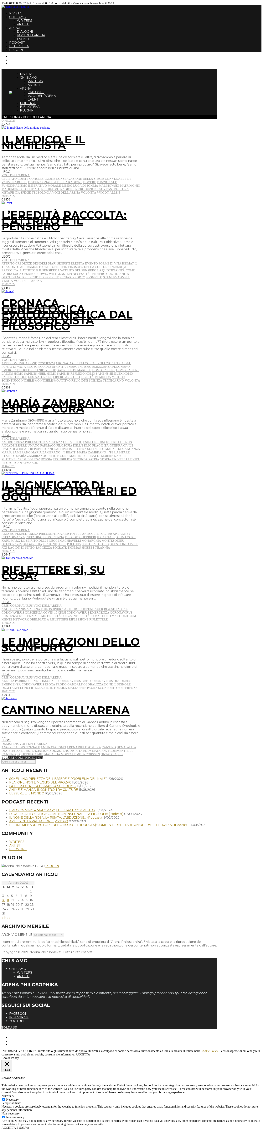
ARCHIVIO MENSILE (17, 934)
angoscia (10, 609)
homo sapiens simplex (104, 373)
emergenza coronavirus (111, 612)
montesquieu (113, 540)
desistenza (11, 750)
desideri (40, 263)
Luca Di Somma (85, 185)
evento (91, 263)
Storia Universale (116, 459)
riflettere (98, 619)
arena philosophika (30, 442)
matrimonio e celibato (21, 189)
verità (7, 280)
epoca (50, 684)
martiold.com (124, 616)
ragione (67, 189)
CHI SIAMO (17, 17)
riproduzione (87, 189)
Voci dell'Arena (16, 175)
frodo (61, 684)
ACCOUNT (17, 63)
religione (79, 380)
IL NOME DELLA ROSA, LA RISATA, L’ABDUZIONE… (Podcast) (55, 817)
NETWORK (18, 849)
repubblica (62, 459)
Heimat (128, 263)
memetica (103, 377)
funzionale (107, 182)
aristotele (71, 533)
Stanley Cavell (116, 277)
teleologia (41, 192)
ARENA (14, 28)
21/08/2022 (8, 284)
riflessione (79, 619)
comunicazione (23, 363)
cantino (109, 747)
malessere (77, 687)
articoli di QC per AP (99, 533)
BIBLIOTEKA (19, 46)
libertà (87, 377)
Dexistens (10, 743)
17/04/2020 (8, 623)
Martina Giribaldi (84, 455)
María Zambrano (16, 452)
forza (67, 616)
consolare (48, 681)
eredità (77, 263)
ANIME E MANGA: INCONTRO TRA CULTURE (43, 790)
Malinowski (109, 185)
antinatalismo (53, 747)
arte (6, 363)
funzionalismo (14, 185)
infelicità (81, 616)
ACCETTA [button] (83, 1054)
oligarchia (32, 544)
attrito (8, 263)
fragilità (100, 445)
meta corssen (88, 754)
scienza (95, 380)
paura (92, 687)
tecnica (109, 380)
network (21, 619)
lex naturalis (40, 377)
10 (3, 900)
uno (120, 380)
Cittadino (34, 537)
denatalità (126, 747)
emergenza (101, 366)
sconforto (107, 687)
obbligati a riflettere (49, 619)
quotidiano (12, 277)
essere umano (27, 445)
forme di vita (110, 263)
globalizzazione (98, 684)
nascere (121, 455)
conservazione (42, 178)
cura (67, 442)
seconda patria (86, 459)
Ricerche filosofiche (40, 277)
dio (48, 366)
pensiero (98, 273)
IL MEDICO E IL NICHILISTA (43, 142)
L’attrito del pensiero (77, 270)
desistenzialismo (36, 750)
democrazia (53, 537)
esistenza (10, 616)
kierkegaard (32, 754)
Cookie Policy (209, 1051)
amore (7, 442)
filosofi (72, 537)
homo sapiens (103, 370)
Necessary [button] (8, 1095)
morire (107, 455)
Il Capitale (106, 537)
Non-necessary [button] (11, 1113)
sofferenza (128, 687)
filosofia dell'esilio (73, 445)
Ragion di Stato (21, 547)
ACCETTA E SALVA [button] (15, 1127)
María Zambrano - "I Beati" (53, 452)
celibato (9, 178)
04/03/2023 (8, 120)
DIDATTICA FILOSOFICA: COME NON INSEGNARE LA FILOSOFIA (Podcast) (66, 814)
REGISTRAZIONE (21, 60)
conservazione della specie (80, 178)
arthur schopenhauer (83, 609)
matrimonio (130, 185)
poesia (46, 459)
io (92, 616)
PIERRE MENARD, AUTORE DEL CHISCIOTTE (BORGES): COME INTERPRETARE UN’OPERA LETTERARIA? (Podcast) (99, 825)
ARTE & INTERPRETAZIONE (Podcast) (38, 821)
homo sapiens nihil (30, 373)
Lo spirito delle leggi (40, 540)
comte (23, 178)
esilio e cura (94, 442)
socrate (60, 547)
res (120, 754)
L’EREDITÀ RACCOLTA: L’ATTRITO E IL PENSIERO (64, 220)
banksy (123, 533)
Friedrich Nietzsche (38, 370)
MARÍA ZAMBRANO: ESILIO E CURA (58, 405)
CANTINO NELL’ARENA (66, 710)
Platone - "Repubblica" (21, 459)
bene (33, 681)
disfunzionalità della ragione (55, 182)
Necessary (12, 1099)
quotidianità (117, 273)
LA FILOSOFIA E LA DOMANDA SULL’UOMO (42, 786)
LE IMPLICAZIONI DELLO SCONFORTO (71, 644)
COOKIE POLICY (21, 1044)
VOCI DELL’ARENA (31, 35)
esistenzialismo (32, 616)
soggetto (94, 277)
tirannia (102, 547)
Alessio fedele (14, 533)
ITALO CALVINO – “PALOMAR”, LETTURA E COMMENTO (52, 810)
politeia (74, 544)
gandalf (75, 684)
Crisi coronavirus (17, 605)
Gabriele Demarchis (74, 370)
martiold (103, 616)
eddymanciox (95, 750)
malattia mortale (60, 754)
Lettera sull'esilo (89, 449)
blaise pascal (115, 609)
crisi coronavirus (73, 612)
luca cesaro (24, 273)
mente (7, 619)
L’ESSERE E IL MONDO (26, 793)
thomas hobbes (81, 547)
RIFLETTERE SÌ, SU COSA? (53, 572)
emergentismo (79, 366)
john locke (126, 537)
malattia (113, 449)
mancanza (131, 449)
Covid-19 (50, 612)
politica (89, 544)
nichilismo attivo (55, 380)
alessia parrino (15, 681)
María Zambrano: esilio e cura (42, 455)
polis (62, 544)
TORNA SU (9, 1027)
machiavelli (70, 540)
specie (26, 192)
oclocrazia (12, 544)
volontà (88, 192)
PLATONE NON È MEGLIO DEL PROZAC (40, 782)
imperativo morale (44, 185)
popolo (102, 544)
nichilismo (50, 189)
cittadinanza (13, 537)
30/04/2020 (8, 551)
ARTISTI (23, 24)
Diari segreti (59, 263)
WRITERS (24, 20)
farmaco (48, 445)
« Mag (6, 918)
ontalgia (109, 754)
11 (8, 900)
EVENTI (23, 39)
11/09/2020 (8, 466)
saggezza (43, 547)
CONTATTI (16, 56)
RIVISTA (15, 13)
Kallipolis (63, 449)
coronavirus (13, 612)
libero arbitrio (66, 377)
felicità (54, 616)
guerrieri (87, 537)
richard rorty (72, 277)
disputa (76, 750)
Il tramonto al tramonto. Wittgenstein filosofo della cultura (69, 265)
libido (67, 185)
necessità (81, 273)
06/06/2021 (8, 384)
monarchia (91, 540)
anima (23, 609)
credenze (23, 263)
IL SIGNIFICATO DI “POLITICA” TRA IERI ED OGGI (69, 491)
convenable (115, 178)
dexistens (60, 750)
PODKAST (17, 42)
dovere (89, 182)
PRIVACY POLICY (22, 1041)
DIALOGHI (25, 31)
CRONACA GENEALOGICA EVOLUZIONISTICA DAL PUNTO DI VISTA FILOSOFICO (67, 315)
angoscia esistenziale (21, 747)
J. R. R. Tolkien (55, 687)
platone (50, 544)
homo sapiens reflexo (66, 373)
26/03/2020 (8, 691)
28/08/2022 (8, 196)
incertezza (33, 687)
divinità (59, 366)
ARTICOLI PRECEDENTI (25, 757)
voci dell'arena (66, 192)
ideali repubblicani (36, 449)
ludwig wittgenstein (53, 273)
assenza (55, 442)
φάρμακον (29, 462)
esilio (77, 442)
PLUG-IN (16, 50)
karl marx (11, 540)
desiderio (122, 681)
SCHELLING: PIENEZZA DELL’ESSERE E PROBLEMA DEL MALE (57, 779)
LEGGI (6, 172)
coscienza (46, 363)
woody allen (108, 192)
